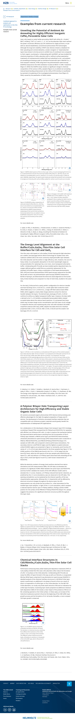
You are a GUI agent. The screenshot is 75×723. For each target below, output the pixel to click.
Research (8, 8)
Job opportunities (20, 692)
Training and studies (21, 694)
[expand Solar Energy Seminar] (47, 8)
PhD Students (19, 698)
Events (5, 698)
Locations (45, 702)
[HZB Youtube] (14, 710)
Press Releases (7, 696)
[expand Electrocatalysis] (57, 8)
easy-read (31, 683)
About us (5, 692)
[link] (69, 684)
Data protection (21, 683)
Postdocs (18, 700)
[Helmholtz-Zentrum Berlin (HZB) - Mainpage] (10, 3)
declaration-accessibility (43, 683)
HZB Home (3, 8)
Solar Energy (32, 8)
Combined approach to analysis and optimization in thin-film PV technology (10, 24)
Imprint (12, 683)
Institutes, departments (20, 8)
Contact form (45, 701)
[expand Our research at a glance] (26, 8)
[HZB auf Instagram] (9, 710)
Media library (6, 694)
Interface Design (42, 8)
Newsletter (56, 683)
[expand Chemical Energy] (36, 8)
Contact (5, 683)
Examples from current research (11, 10)
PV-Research (52, 8)
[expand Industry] (12, 8)
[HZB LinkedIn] (5, 710)
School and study (20, 696)
